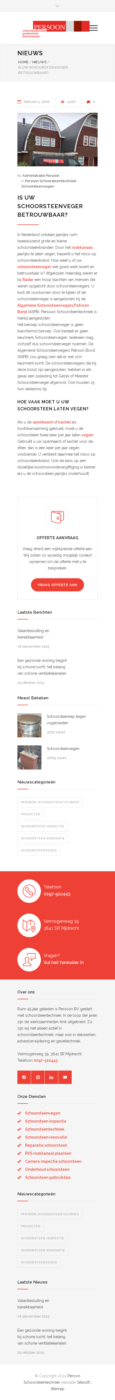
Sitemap (57, 1389)
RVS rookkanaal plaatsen (48, 1153)
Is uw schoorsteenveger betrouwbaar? (50, 206)
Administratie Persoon (40, 176)
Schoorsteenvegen (37, 186)
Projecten (30, 814)
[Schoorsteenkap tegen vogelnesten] (29, 725)
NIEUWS (30, 53)
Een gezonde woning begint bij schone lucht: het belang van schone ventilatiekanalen (42, 666)
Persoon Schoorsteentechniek (50, 181)
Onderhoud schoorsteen (47, 1169)
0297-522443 (57, 893)
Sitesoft (83, 1382)
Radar (27, 279)
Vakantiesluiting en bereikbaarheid (33, 634)
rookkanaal (82, 247)
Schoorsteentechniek (44, 1129)
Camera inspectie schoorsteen (53, 1161)
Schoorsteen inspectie (42, 826)
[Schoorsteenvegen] (29, 757)
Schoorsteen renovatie (43, 838)
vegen (87, 435)
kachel (64, 422)
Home (23, 62)
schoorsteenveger (34, 267)
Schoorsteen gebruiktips (48, 1177)
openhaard (43, 422)
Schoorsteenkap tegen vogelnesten (66, 719)
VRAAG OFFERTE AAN (57, 585)
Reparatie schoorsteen (46, 1145)
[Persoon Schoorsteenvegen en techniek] (53, 28)
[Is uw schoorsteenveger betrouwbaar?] (57, 139)
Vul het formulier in (64, 962)
